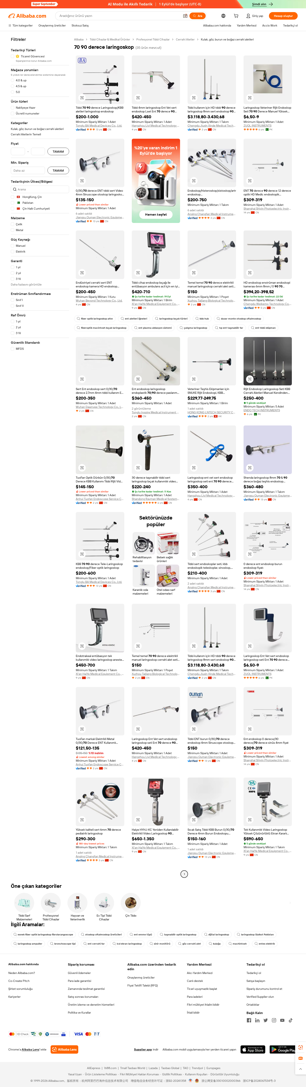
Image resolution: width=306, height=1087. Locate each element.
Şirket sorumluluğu (20, 988)
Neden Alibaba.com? (21, 973)
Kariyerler (14, 996)
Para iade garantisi (79, 981)
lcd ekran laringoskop (129, 943)
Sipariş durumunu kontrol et (264, 988)
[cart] (237, 16)
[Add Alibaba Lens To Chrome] (64, 1049)
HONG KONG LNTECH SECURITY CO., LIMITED (212, 412)
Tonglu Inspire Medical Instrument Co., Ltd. (156, 412)
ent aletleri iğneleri (136, 318)
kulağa (217, 943)
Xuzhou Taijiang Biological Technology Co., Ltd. (212, 300)
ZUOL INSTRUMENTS (257, 125)
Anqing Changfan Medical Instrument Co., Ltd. (212, 214)
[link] (300, 1047)
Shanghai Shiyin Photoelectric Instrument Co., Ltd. (268, 208)
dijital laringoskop (218, 934)
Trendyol (197, 1068)
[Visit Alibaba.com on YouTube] (282, 1020)
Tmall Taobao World (132, 1068)
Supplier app (143, 1049)
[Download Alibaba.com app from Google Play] (284, 1049)
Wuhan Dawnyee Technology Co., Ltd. (100, 407)
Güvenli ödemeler (79, 973)
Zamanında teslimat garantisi (86, 988)
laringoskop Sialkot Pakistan (257, 934)
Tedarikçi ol (253, 973)
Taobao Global (170, 1068)
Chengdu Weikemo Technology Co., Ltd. (268, 304)
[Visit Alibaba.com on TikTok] (290, 1020)
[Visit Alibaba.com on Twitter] (265, 1020)
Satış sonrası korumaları (83, 996)
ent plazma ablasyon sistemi (155, 327)
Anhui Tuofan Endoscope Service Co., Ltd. (100, 499)
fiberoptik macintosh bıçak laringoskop (103, 327)
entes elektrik (267, 943)
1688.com (110, 1068)
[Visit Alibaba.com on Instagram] (273, 1020)
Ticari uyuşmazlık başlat (202, 988)
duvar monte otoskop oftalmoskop (241, 318)
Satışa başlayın (255, 981)
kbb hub (204, 318)
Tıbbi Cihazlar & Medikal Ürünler (110, 39)
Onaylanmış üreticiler (141, 977)
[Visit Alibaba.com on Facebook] (248, 1020)
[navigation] (40, 457)
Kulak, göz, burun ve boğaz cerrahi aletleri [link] (227, 39)
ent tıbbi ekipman (265, 327)
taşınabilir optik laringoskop (180, 934)
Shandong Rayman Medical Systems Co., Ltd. (156, 499)
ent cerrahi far (96, 943)
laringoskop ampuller (30, 943)
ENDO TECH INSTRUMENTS (262, 410)
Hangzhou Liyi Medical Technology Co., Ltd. (156, 125)
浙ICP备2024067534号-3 (259, 1080)
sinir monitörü (162, 943)
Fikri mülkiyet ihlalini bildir (203, 1004)
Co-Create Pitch (19, 981)
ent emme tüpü (143, 934)
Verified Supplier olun (260, 996)
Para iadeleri (195, 996)
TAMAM (58, 151)
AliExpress (93, 1068)
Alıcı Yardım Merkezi (200, 973)
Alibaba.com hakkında (23, 964)
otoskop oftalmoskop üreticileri (103, 934)
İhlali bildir (193, 1012)
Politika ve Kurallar (79, 1012)
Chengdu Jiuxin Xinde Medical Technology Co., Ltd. (212, 125)
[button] (185, 15)
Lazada (153, 1068)
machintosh (240, 943)
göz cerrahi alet (191, 943)
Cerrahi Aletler (185, 39)
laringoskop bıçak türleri (173, 318)
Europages (213, 1068)
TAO (185, 1068)
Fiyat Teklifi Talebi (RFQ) (142, 985)
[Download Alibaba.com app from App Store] (252, 1049)
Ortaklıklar (252, 1004)
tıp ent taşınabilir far (231, 327)
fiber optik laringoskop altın (97, 318)
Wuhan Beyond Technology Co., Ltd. (99, 300)
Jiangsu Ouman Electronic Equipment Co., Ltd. (100, 217)
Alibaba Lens (30, 1049)
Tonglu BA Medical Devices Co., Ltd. (99, 125)
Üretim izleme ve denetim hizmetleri (91, 1004)
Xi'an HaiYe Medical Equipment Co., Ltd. (156, 304)
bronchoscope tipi (65, 943)
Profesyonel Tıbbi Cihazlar (153, 39)
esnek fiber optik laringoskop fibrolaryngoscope (45, 934)
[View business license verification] (191, 1081)
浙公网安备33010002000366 (221, 1080)
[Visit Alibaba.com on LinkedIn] (257, 1020)
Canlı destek (195, 981)
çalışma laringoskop (195, 327)
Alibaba (78, 39)
